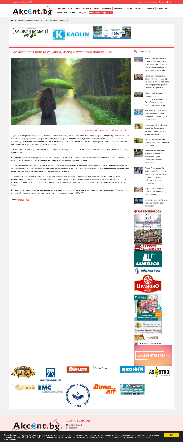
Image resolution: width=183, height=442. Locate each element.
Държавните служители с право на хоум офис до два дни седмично (156, 191)
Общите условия (127, 437)
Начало (138, 2)
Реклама (147, 2)
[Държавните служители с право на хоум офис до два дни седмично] (138, 189)
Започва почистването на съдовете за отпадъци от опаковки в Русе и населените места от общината (155, 157)
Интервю (139, 8)
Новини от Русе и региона (68, 8)
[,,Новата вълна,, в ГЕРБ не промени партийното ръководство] (138, 201)
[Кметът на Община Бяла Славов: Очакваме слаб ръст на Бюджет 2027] (138, 140)
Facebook (72, 428)
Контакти (162, 2)
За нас (154, 2)
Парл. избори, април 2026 (100, 12)
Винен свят (62, 12)
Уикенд (128, 8)
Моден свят (162, 8)
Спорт (73, 12)
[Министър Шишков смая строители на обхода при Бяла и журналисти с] (138, 60)
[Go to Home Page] (12, 20)
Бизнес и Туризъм (91, 8)
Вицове (82, 12)
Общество (106, 8)
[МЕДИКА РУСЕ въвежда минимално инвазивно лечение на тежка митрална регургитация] (138, 112)
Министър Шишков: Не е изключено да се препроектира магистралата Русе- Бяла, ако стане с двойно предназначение (157, 99)
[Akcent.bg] (32, 10)
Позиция (118, 8)
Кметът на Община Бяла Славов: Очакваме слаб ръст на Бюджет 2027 (157, 142)
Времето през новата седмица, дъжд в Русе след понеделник (43, 20)
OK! (172, 434)
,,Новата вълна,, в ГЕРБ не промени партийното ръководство (156, 203)
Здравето (150, 8)
